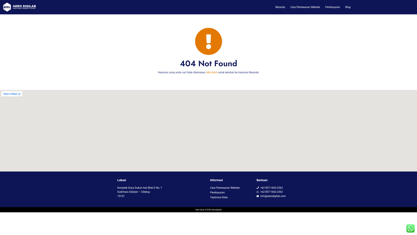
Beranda (280, 7)
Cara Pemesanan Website (305, 7)
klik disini (212, 72)
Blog (348, 7)
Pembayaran (332, 7)
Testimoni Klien (219, 197)
